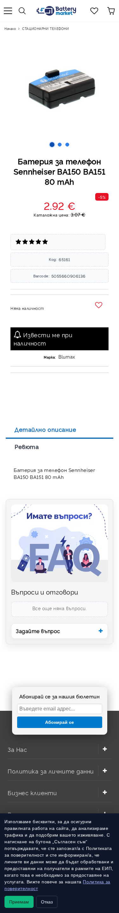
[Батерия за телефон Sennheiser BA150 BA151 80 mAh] (52, 144)
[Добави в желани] (99, 305)
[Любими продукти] (94, 11)
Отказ (47, 901)
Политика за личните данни (51, 771)
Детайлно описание (45, 429)
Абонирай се (59, 722)
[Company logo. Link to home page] (56, 11)
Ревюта (27, 446)
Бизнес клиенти (32, 792)
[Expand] (104, 749)
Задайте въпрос (38, 630)
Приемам (19, 901)
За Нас (17, 749)
